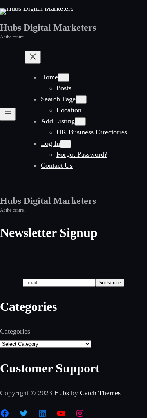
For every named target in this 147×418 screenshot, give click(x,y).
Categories (15, 331)
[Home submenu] (63, 77)
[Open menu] (8, 114)
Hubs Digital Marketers (48, 27)
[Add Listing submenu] (80, 121)
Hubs (61, 393)
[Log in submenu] (65, 144)
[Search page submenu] (81, 99)
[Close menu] (33, 57)
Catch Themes (100, 393)
